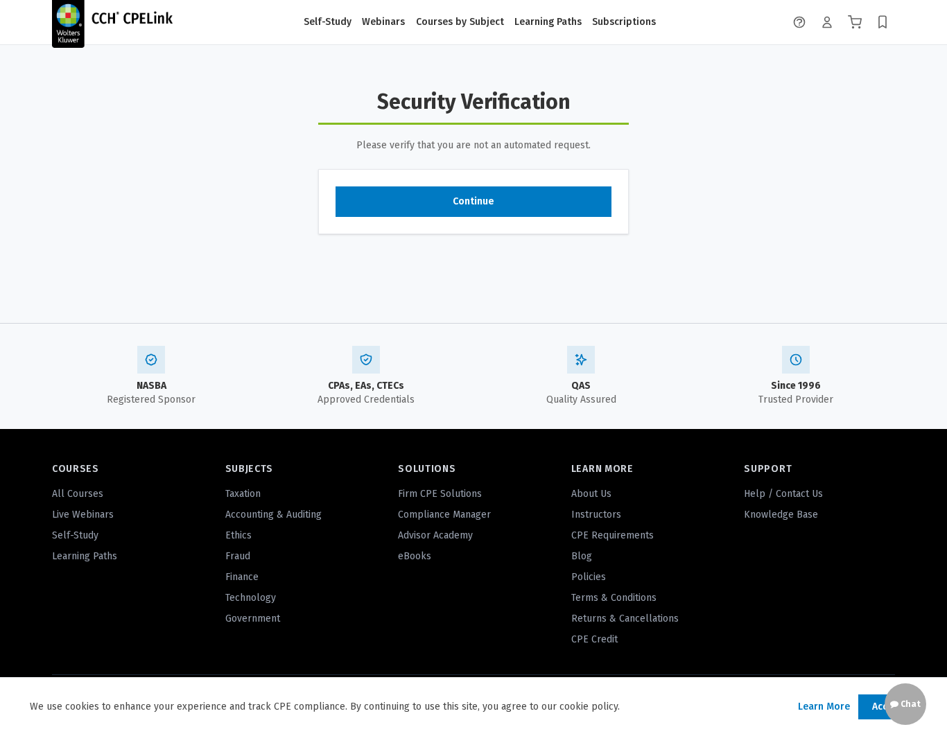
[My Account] (827, 22)
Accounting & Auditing (273, 514)
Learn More (824, 706)
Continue (473, 201)
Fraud (237, 556)
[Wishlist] (882, 22)
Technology (250, 598)
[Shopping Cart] (854, 22)
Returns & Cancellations (625, 618)
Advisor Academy (435, 535)
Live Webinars (83, 514)
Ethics (238, 535)
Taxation (243, 494)
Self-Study (327, 22)
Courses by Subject (460, 22)
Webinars (383, 22)
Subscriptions (624, 22)
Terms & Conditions (614, 598)
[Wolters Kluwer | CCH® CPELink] (112, 22)
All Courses (77, 494)
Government (252, 618)
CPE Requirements (612, 535)
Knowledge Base (781, 514)
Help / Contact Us (783, 494)
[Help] (799, 22)
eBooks (414, 556)
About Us (591, 494)
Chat (909, 704)
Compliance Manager (444, 514)
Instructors (596, 514)
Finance (242, 577)
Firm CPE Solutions (440, 494)
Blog (581, 556)
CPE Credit (594, 639)
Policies (588, 577)
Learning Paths (548, 22)
